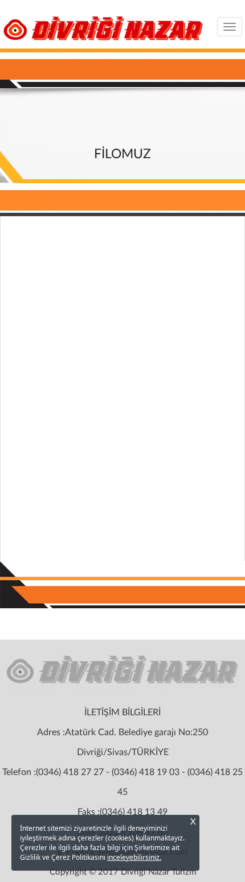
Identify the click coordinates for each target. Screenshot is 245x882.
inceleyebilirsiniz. (134, 857)
